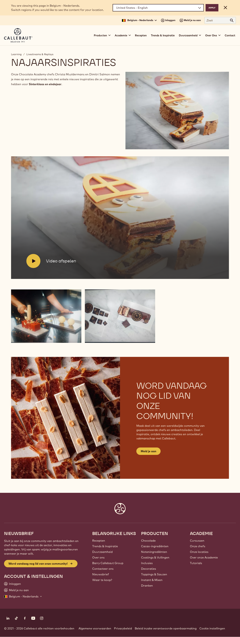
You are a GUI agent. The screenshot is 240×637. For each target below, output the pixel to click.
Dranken (147, 585)
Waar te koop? (102, 580)
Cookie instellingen (212, 628)
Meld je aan (148, 451)
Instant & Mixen (152, 580)
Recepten (141, 35)
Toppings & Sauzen (154, 574)
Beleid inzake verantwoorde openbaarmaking (166, 628)
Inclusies (147, 563)
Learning (16, 54)
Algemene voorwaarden (95, 628)
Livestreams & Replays (39, 54)
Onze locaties (199, 552)
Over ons (98, 557)
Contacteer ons (102, 568)
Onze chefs (197, 546)
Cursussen (197, 540)
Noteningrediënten (154, 552)
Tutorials (196, 563)
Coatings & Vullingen (155, 557)
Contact (230, 35)
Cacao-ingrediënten (154, 546)
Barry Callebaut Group (107, 563)
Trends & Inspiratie (163, 35)
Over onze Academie (204, 557)
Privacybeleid (123, 628)
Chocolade (148, 540)
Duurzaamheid (102, 552)
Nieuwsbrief (100, 574)
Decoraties (148, 568)
